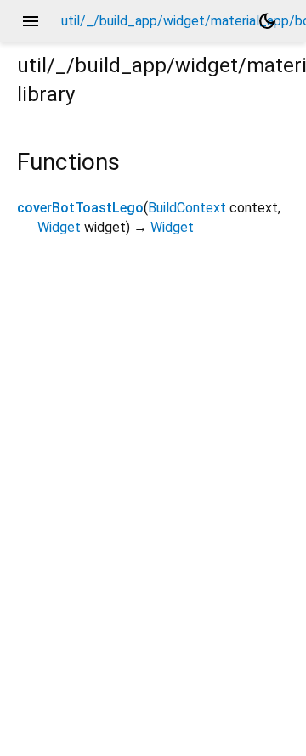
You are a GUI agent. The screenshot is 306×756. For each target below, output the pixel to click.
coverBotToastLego (80, 208)
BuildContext (187, 208)
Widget (59, 227)
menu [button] (30, 21)
